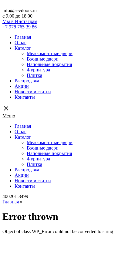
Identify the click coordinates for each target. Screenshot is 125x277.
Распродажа (27, 80)
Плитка (34, 75)
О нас (20, 42)
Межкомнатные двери (50, 53)
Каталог (23, 48)
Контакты (25, 97)
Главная (23, 37)
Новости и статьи (33, 91)
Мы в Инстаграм (19, 21)
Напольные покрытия (49, 64)
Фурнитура (38, 69)
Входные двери (43, 58)
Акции (22, 86)
